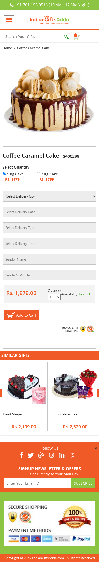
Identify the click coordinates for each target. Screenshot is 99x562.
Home (7, 47)
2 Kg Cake (49, 174)
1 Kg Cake (15, 174)
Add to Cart (26, 315)
